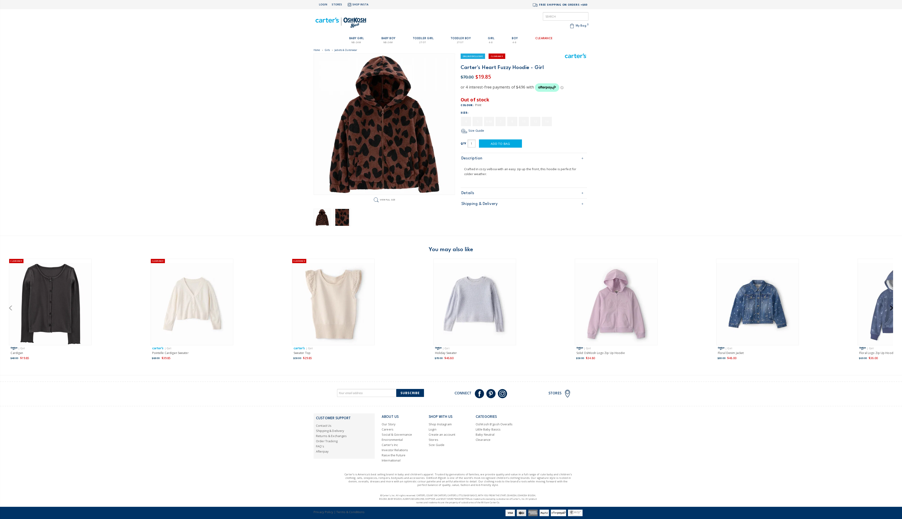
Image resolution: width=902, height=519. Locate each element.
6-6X (489, 121)
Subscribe (410, 393)
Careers (387, 429)
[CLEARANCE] (50, 305)
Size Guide (476, 130)
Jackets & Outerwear (345, 50)
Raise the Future (393, 455)
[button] (12, 308)
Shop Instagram (440, 424)
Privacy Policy (323, 512)
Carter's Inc (390, 445)
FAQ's (320, 446)
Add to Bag (500, 144)
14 (546, 121)
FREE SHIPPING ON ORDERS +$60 (562, 4)
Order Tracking (327, 441)
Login (323, 4)
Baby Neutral (485, 434)
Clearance (483, 440)
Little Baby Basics (488, 429)
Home (317, 50)
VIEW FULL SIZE (387, 200)
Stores (337, 4)
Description (471, 158)
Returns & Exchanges (331, 436)
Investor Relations (395, 450)
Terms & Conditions (350, 512)
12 (535, 121)
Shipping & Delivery (479, 204)
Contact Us (323, 425)
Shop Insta (360, 4)
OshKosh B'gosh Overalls (494, 424)
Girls (327, 50)
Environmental (392, 440)
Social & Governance (397, 434)
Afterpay (322, 451)
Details (467, 193)
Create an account (442, 434)
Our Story (389, 424)
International (391, 460)
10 (523, 121)
